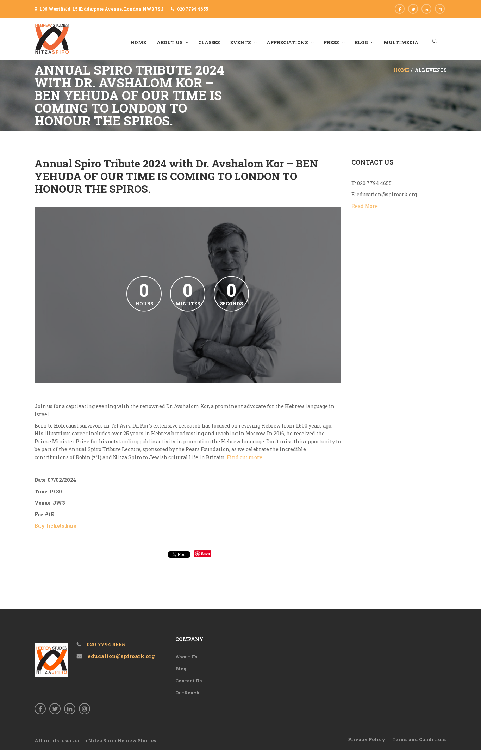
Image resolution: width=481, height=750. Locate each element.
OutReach (187, 692)
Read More (364, 206)
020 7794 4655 (192, 9)
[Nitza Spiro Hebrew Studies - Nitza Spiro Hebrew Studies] (52, 38)
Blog (181, 668)
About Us (186, 656)
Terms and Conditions (419, 739)
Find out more (244, 457)
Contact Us (188, 680)
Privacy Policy (366, 739)
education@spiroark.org (387, 194)
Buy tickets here (55, 525)
